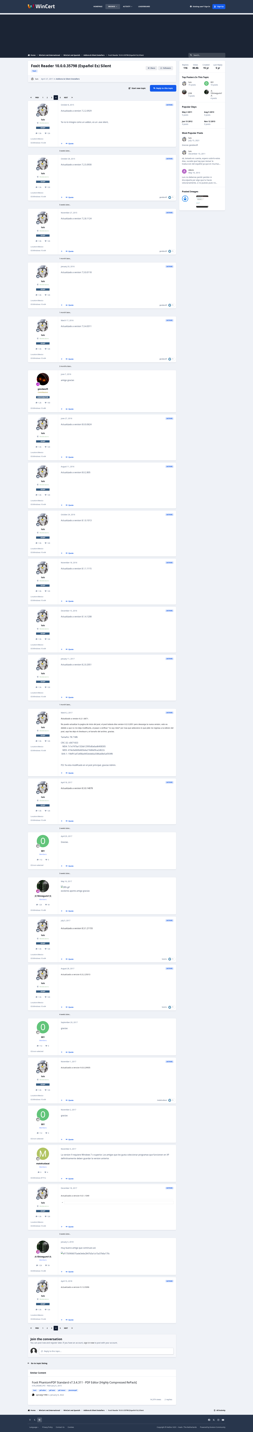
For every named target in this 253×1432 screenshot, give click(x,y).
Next (66, 98)
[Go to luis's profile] (32, 78)
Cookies (71, 1427)
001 (43, 851)
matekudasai (162, 1100)
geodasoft (163, 197)
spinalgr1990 (42, 1395)
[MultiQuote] (61, 143)
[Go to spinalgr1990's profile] (33, 1395)
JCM (190, 93)
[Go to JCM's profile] (184, 92)
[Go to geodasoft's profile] (43, 379)
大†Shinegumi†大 (43, 896)
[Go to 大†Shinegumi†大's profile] (43, 886)
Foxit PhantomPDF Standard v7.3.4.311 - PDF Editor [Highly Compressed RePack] (84, 1382)
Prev (37, 98)
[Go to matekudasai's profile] (43, 1154)
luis (36, 79)
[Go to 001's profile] (43, 841)
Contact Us (60, 1427)
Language (33, 1427)
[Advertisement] (126, 32)
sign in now (89, 1342)
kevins (164, 959)
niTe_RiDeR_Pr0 (38, 1385)
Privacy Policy (47, 1427)
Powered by (212, 1427)
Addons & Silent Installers (68, 79)
